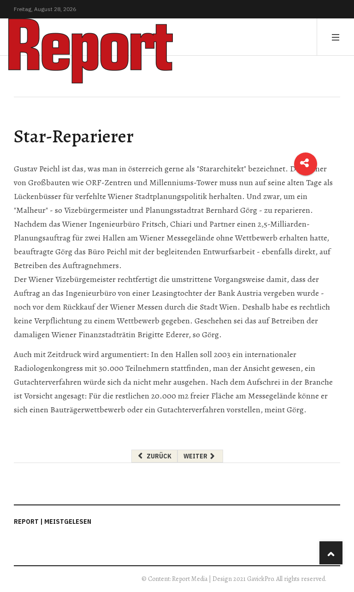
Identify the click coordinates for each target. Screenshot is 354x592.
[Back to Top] (330, 552)
